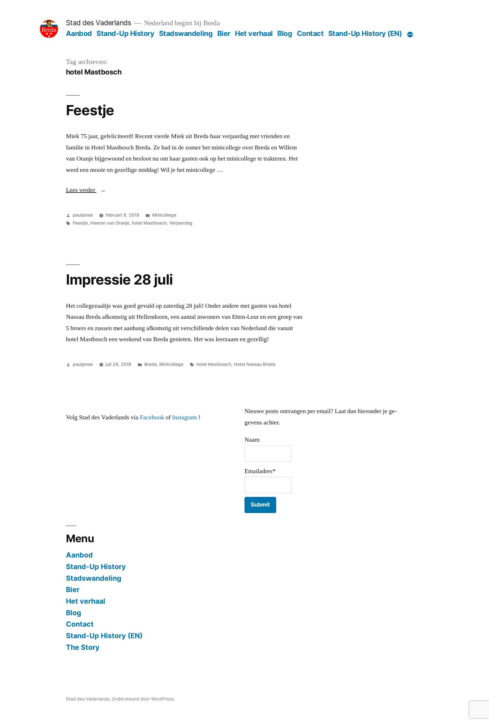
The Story (83, 647)
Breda (150, 364)
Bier (223, 33)
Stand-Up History (125, 33)
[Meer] (410, 34)
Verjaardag (180, 223)
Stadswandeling (186, 33)
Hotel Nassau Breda (254, 364)
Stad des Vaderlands (98, 22)
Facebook (152, 417)
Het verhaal (254, 33)
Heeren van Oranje (109, 223)
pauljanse (83, 215)
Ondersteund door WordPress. (143, 699)
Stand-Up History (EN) (365, 33)
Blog (284, 33)
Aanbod (79, 33)
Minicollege (164, 215)
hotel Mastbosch (149, 223)
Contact (310, 33)
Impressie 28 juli (119, 279)
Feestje (90, 110)
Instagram (184, 417)
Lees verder (86, 190)
